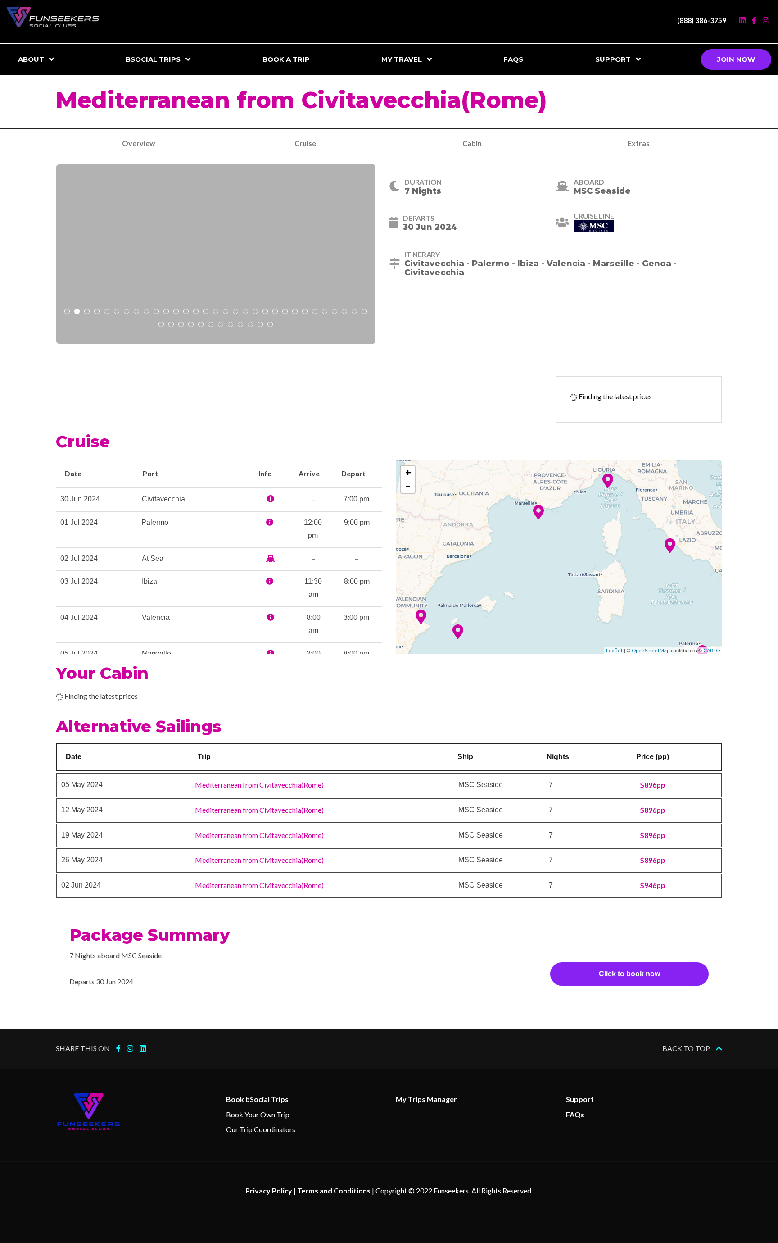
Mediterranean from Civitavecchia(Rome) (259, 784)
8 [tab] (136, 312)
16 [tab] (216, 312)
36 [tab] (201, 325)
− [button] (408, 486)
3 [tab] (87, 312)
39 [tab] (230, 325)
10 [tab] (156, 312)
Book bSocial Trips (257, 1099)
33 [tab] (171, 325)
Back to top (686, 1048)
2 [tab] (77, 312)
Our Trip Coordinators (260, 1129)
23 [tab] (285, 312)
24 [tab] (295, 312)
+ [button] (408, 472)
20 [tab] (255, 312)
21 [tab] (265, 312)
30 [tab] (354, 312)
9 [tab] (146, 312)
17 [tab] (226, 312)
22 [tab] (275, 312)
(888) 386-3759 (701, 20)
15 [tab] (206, 312)
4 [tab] (97, 312)
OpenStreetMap (650, 650)
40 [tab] (240, 325)
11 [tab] (166, 312)
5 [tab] (107, 312)
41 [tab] (250, 325)
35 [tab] (191, 325)
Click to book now (629, 974)
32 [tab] (161, 325)
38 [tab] (221, 325)
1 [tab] (67, 312)
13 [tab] (186, 312)
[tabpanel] (216, 254)
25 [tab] (305, 312)
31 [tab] (364, 312)
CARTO (711, 650)
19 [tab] (245, 312)
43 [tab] (270, 325)
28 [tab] (334, 312)
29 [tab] (344, 312)
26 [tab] (315, 312)
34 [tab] (181, 325)
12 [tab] (176, 312)
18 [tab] (235, 312)
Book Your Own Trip (257, 1114)
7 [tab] (126, 312)
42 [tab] (260, 325)
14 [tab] (196, 312)
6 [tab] (117, 312)
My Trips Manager (426, 1099)
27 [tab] (325, 312)
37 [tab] (211, 325)
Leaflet (614, 650)
